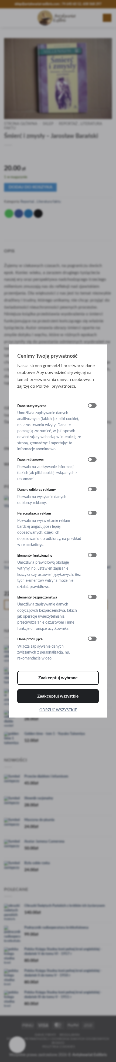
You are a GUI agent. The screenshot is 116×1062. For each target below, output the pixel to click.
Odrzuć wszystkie (58, 710)
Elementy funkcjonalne (34, 555)
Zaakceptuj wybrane (58, 678)
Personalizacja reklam (34, 513)
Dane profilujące (30, 639)
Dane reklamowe (30, 460)
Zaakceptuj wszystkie (58, 696)
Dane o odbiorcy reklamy (36, 489)
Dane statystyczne (31, 406)
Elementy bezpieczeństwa (37, 597)
